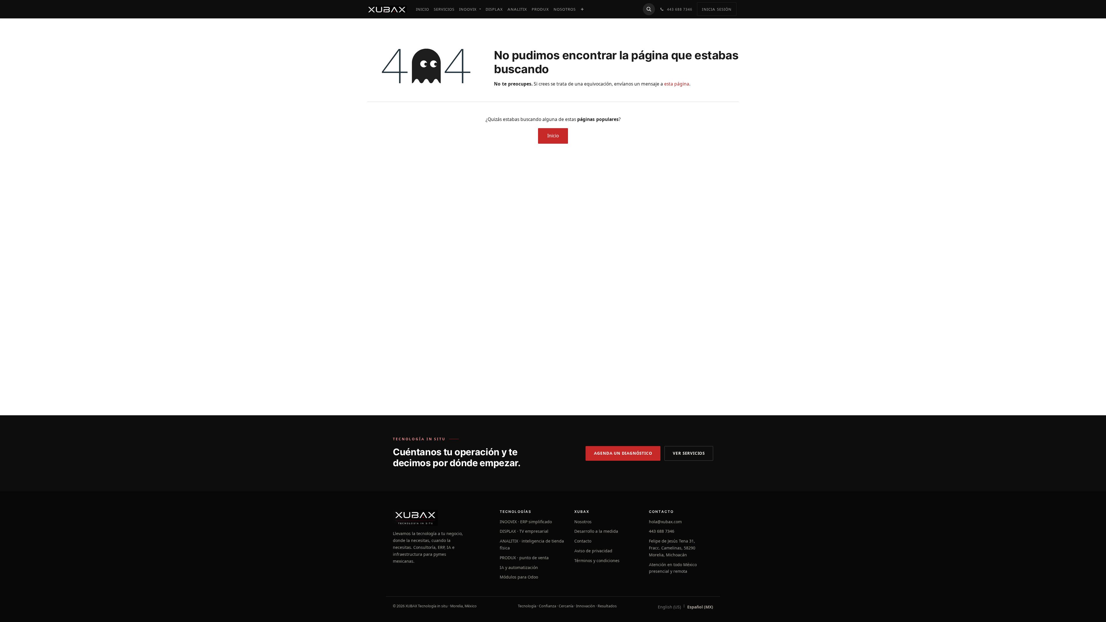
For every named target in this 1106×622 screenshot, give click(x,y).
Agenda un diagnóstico (623, 453)
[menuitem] (422, 9)
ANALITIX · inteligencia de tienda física (532, 544)
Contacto (582, 541)
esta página (676, 84)
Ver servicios (689, 453)
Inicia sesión (717, 9)
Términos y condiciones (597, 560)
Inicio (553, 136)
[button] (649, 9)
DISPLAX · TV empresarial (524, 531)
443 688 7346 (661, 531)
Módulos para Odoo (519, 577)
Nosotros (583, 521)
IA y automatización (519, 567)
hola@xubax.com (665, 521)
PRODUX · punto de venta (524, 557)
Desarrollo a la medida (596, 531)
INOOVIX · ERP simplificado (526, 521)
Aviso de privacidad (593, 550)
